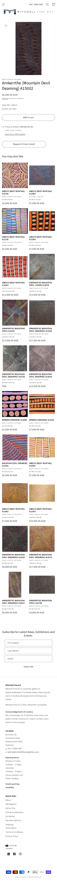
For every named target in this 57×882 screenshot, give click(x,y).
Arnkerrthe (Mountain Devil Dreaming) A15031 (13, 601)
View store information (15, 134)
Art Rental (10, 816)
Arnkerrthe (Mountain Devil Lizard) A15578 (40, 283)
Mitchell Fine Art (37, 877)
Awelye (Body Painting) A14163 (13, 283)
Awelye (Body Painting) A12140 (13, 192)
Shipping (5, 98)
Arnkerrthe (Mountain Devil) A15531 (13, 329)
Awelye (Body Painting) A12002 (40, 464)
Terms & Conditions (14, 832)
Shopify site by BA (20, 877)
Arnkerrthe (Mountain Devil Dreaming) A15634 (40, 375)
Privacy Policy (12, 836)
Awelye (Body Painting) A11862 (13, 510)
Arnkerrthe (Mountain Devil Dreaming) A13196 (40, 329)
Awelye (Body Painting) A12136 (13, 238)
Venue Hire (10, 808)
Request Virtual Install (24, 144)
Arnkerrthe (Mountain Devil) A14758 (40, 601)
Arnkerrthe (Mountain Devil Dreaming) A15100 (13, 556)
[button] (3, 4)
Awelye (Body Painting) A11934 (40, 238)
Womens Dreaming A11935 (41, 420)
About (8, 800)
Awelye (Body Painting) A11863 (40, 192)
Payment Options (13, 820)
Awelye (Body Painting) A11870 (40, 510)
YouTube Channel (11, 847)
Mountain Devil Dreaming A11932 (14, 464)
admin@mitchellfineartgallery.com (23, 752)
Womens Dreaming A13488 (14, 420)
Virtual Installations (15, 812)
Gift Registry (11, 804)
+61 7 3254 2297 (36, 4)
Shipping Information (11, 826)
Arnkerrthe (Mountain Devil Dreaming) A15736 (13, 375)
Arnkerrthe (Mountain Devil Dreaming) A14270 (40, 556)
